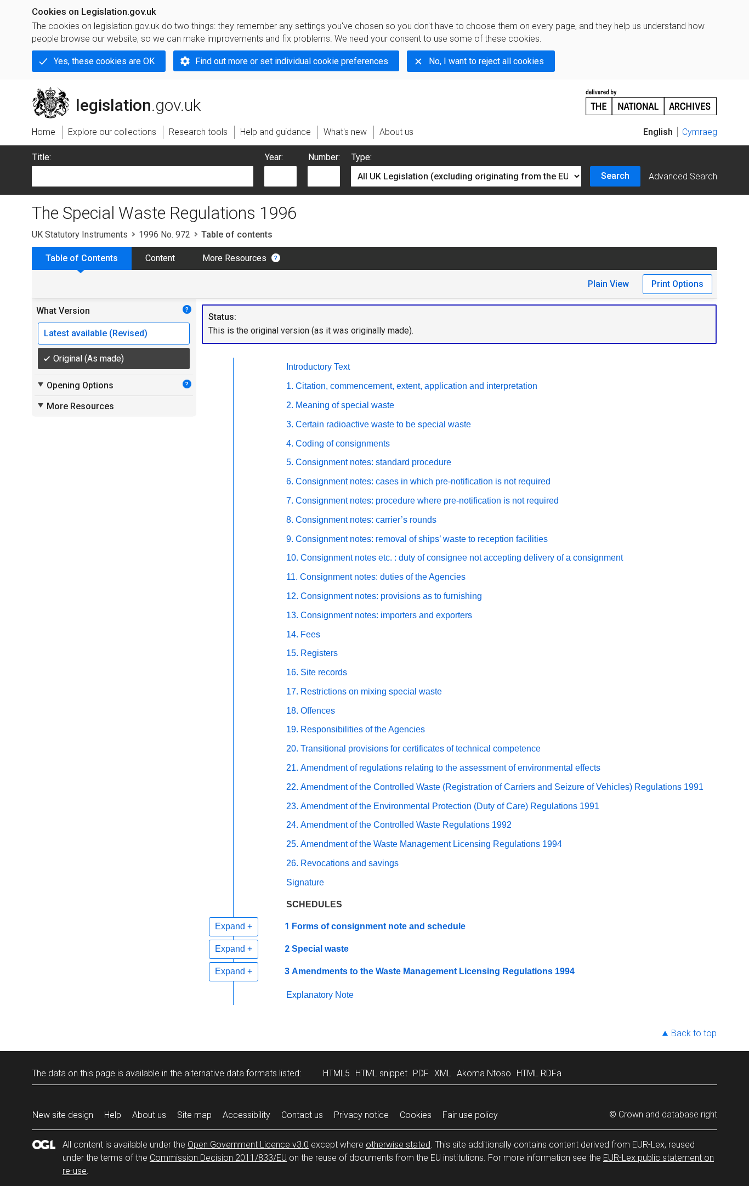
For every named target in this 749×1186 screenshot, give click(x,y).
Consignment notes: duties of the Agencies (383, 576)
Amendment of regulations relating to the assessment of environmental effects (450, 767)
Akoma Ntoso (484, 1073)
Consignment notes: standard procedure (373, 462)
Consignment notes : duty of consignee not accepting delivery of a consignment (461, 557)
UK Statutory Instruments (80, 234)
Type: (361, 157)
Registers (319, 653)
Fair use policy (470, 1115)
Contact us (302, 1115)
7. (289, 500)
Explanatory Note (320, 994)
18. (292, 710)
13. (292, 615)
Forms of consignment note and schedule (379, 926)
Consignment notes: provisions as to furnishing (391, 596)
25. (292, 844)
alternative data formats (230, 1073)
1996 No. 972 (164, 234)
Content (160, 258)
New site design (62, 1115)
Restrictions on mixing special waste (371, 691)
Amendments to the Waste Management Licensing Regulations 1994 (433, 971)
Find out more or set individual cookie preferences (291, 61)
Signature (305, 882)
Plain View (608, 284)
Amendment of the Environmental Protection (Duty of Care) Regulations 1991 (449, 806)
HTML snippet (381, 1073)
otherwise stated (398, 1144)
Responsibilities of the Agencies (362, 729)
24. (292, 824)
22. (292, 787)
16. (292, 672)
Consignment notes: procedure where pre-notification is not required (427, 500)
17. (292, 691)
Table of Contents (82, 258)
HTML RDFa (539, 1073)
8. (289, 519)
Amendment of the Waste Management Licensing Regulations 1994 (431, 844)
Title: (41, 157)
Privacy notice (361, 1115)
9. (289, 539)
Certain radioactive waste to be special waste (383, 424)
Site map (194, 1115)
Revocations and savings (349, 863)
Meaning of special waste (345, 405)
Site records (323, 672)
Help (112, 1115)
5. (289, 462)
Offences (317, 710)
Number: (324, 157)
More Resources (234, 258)
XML (442, 1073)
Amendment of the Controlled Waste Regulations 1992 (406, 824)
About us (149, 1115)
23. (292, 806)
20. (292, 748)
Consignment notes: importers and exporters (386, 615)
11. (292, 576)
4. (289, 443)
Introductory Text (318, 366)
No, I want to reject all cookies (486, 61)
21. (292, 767)
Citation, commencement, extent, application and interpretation (416, 386)
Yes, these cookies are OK (104, 61)
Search (615, 176)
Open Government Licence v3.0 (248, 1144)
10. (292, 557)
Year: (274, 157)
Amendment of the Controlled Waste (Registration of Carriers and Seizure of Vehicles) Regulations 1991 (501, 787)
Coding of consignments (343, 443)
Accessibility (246, 1115)
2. (289, 405)
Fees (310, 634)
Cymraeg (699, 132)
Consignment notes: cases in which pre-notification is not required (423, 481)
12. (292, 596)
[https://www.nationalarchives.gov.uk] (651, 98)
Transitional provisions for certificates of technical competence (420, 748)
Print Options (677, 284)
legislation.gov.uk (122, 91)
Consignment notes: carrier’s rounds (366, 519)
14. (292, 634)
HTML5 (336, 1073)
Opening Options (75, 385)
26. (292, 863)
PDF (421, 1073)
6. (289, 481)
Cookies (416, 1115)
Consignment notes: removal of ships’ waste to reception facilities (422, 539)
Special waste (320, 948)
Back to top (694, 1033)
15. (292, 653)
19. (292, 729)
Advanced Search (683, 176)
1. (289, 386)
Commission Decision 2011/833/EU (218, 1158)
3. (289, 424)
